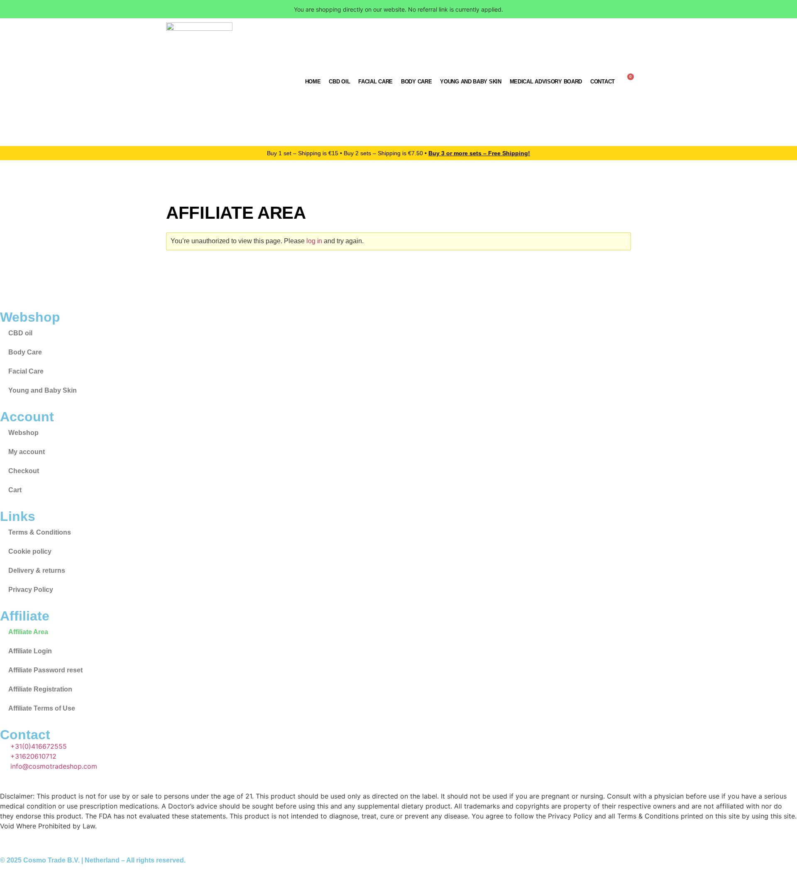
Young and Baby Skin (470, 81)
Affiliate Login (30, 651)
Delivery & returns (36, 570)
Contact (602, 81)
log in (314, 240)
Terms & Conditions (39, 532)
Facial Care (375, 81)
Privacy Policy (30, 589)
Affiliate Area (28, 631)
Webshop (23, 432)
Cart (15, 489)
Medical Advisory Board (546, 81)
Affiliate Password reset (45, 670)
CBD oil (339, 81)
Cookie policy (29, 551)
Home (313, 81)
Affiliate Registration (40, 689)
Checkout (23, 470)
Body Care (416, 81)
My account (26, 451)
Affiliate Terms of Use (41, 708)
